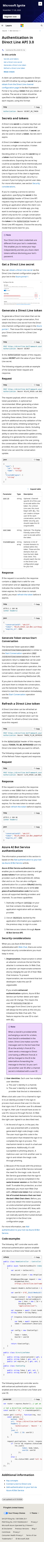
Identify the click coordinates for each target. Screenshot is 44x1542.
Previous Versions (22, 1528)
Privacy (33, 1522)
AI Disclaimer (7, 1528)
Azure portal (21, 276)
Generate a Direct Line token (15, 65)
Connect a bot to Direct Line (18, 1484)
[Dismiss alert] (40, 4)
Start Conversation (13, 653)
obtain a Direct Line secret (21, 270)
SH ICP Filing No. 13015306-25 (13, 1519)
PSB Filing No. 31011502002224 (14, 1522)
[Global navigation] (2, 25)
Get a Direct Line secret (13, 62)
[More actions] (40, 31)
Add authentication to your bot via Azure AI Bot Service (21, 1229)
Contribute (6, 1532)
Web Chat (23, 947)
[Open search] (41, 25)
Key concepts (12, 1480)
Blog (33, 1528)
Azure (4, 31)
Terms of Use (31, 1535)
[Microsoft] (22, 25)
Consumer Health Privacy (12, 1535)
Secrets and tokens (11, 59)
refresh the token (25, 594)
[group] (22, 347)
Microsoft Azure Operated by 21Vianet (17, 1525)
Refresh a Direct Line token (14, 68)
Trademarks (6, 1539)
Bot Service (14, 31)
